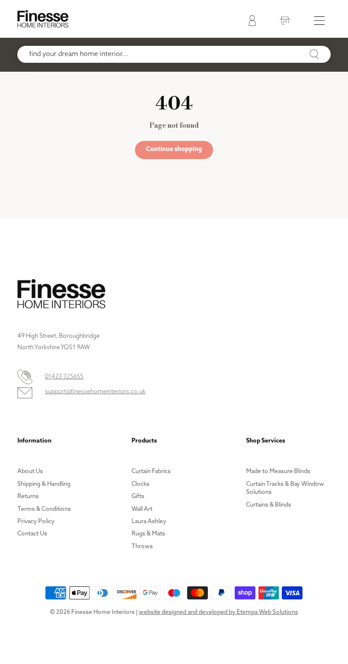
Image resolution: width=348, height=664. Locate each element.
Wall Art (142, 509)
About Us (30, 471)
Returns (28, 496)
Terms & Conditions (44, 509)
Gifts (138, 496)
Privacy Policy (36, 521)
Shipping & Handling (43, 484)
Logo (42, 19)
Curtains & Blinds (268, 505)
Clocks (140, 484)
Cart (282, 22)
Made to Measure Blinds (278, 471)
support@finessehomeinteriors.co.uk (95, 392)
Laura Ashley (149, 521)
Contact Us (32, 534)
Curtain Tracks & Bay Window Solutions (285, 488)
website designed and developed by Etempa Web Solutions (218, 612)
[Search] (314, 55)
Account (250, 22)
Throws (142, 547)
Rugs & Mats (148, 534)
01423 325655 (64, 377)
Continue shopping (174, 149)
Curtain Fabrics (151, 471)
